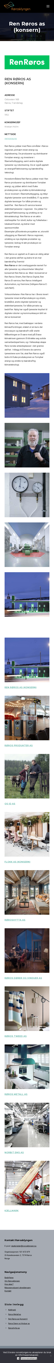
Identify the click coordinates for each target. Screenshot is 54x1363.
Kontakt (8, 1291)
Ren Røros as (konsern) (21, 687)
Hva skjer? (9, 1284)
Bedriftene (9, 1277)
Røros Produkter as (19, 745)
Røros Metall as (16, 1094)
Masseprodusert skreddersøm (18, 1288)
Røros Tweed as (16, 1036)
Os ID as (10, 804)
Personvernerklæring (29, 1358)
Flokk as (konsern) (17, 862)
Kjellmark (12, 1210)
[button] (27, 250)
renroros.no (11, 138)
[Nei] (50, 1355)
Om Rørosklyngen (12, 1281)
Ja (18, 1358)
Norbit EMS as (14, 1152)
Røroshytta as (15, 920)
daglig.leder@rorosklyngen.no (23, 1246)
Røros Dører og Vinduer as (23, 978)
